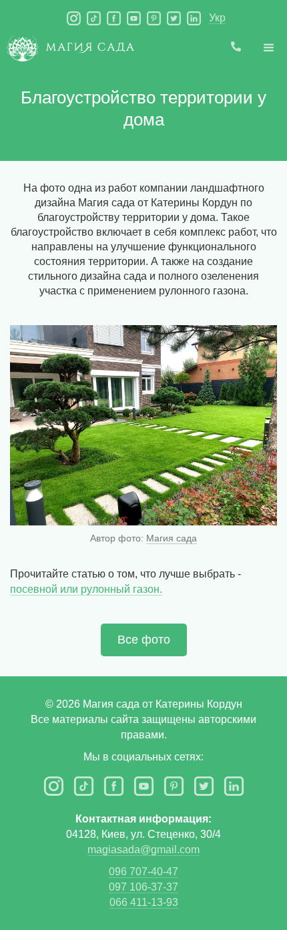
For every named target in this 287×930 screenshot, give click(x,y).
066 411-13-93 (143, 902)
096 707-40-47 (143, 871)
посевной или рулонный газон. (86, 589)
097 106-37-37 (143, 887)
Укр (217, 17)
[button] (269, 48)
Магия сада (171, 538)
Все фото (143, 639)
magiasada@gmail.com (143, 849)
